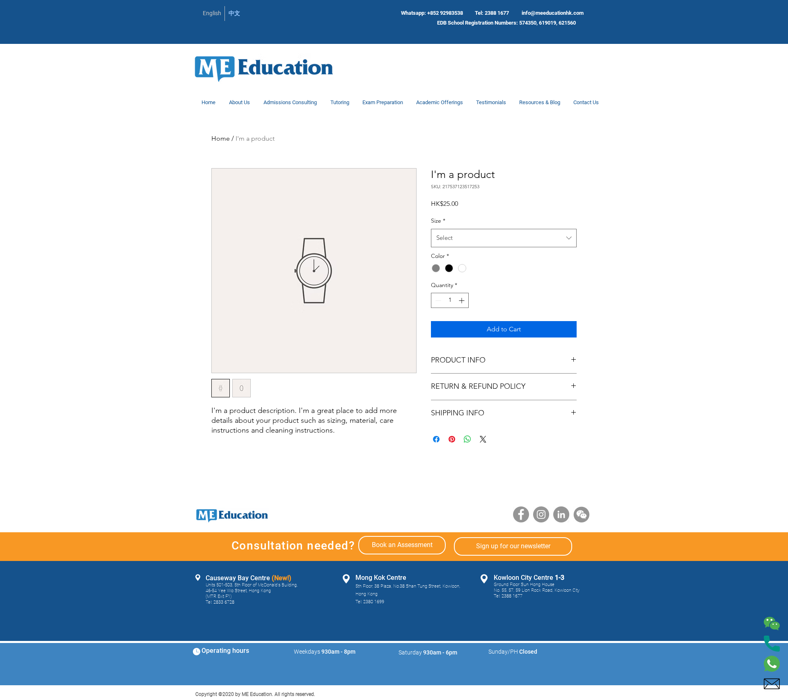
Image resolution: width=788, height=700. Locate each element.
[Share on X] (483, 439)
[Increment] (462, 300)
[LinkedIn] (561, 514)
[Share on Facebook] (436, 439)
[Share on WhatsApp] (467, 439)
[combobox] (504, 238)
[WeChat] (581, 514)
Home (220, 138)
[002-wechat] (772, 624)
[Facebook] (521, 514)
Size (438, 220)
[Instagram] (541, 514)
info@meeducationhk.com (553, 13)
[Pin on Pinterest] (452, 439)
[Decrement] (437, 300)
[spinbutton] (449, 300)
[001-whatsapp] (772, 664)
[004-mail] (772, 684)
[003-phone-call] (772, 644)
